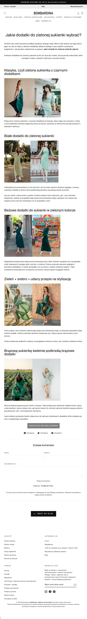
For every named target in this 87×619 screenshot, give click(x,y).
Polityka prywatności (57, 492)
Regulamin (8, 577)
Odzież (9, 17)
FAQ (43, 6)
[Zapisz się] (75, 584)
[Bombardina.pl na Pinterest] (54, 591)
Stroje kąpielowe (33, 17)
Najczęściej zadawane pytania (55, 551)
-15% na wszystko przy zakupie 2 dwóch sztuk (61, 548)
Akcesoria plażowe (11, 558)
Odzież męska (9, 544)
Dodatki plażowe (72, 17)
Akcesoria (49, 17)
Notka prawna (9, 595)
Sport (59, 17)
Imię (6, 453)
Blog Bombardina (77, 6)
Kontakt (7, 574)
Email (47, 453)
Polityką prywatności (64, 579)
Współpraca (49, 544)
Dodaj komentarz (43, 486)
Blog (46, 555)
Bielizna (18, 17)
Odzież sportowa (10, 555)
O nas (47, 541)
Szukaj (6, 570)
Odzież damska (9, 541)
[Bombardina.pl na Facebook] (50, 591)
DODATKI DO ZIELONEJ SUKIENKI (43, 426)
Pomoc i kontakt (10, 6)
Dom (38, 21)
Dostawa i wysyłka (10, 584)
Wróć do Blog (45, 513)
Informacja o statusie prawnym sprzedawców (20, 581)
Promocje (46, 21)
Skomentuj (10, 464)
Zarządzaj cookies (10, 599)
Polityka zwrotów (10, 591)
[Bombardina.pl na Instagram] (46, 591)
